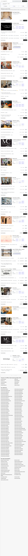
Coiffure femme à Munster (18, 431)
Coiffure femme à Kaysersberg (5, 422)
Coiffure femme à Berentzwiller (18, 393)
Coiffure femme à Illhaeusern (5, 419)
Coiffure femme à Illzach (17, 419)
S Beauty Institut (15, 42)
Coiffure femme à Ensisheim (5, 406)
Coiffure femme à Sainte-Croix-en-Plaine (20, 441)
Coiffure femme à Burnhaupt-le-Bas (6, 400)
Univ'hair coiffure (15, 317)
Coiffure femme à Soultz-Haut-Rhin (19, 444)
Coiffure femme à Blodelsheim (18, 396)
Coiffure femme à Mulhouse (5, 431)
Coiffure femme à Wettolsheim (5, 451)
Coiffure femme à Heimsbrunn (5, 413)
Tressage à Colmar (3, 478)
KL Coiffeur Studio (16, 23)
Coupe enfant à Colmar (4, 467)
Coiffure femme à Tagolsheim (5, 447)
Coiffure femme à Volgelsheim (18, 450)
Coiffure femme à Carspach (5, 402)
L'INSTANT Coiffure (16, 120)
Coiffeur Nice (3, 383)
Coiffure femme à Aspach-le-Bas (5, 390)
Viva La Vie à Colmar (17, 478)
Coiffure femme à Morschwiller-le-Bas (19, 428)
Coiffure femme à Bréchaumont (5, 399)
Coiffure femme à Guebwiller (5, 409)
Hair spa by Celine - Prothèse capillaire (19, 216)
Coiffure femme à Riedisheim (5, 438)
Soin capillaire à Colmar (17, 474)
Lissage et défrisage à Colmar (5, 471)
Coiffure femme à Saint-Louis (5, 441)
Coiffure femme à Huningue (5, 418)
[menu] (1, 1)
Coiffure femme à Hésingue (18, 415)
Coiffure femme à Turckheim (5, 448)
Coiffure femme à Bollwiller (18, 397)
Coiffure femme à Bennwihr (4, 393)
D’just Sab (14, 177)
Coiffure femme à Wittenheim (5, 454)
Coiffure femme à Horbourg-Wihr (19, 416)
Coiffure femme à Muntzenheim (5, 432)
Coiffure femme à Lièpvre (17, 425)
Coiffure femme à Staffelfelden (18, 445)
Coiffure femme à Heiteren (18, 413)
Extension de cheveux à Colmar (5, 470)
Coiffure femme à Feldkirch (18, 406)
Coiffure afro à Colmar (4, 461)
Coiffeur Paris (16, 383)
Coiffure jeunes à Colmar (4, 464)
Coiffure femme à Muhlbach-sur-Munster (20, 429)
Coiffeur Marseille (16, 380)
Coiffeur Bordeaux (3, 379)
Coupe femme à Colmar (17, 467)
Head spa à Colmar (17, 470)
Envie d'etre (15, 287)
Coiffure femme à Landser (4, 425)
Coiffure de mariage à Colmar (18, 461)
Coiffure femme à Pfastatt (4, 435)
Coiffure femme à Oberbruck (5, 434)
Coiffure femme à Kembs (17, 422)
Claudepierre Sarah (16, 61)
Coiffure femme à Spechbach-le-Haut (6, 445)
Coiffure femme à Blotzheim (5, 397)
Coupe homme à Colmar (4, 468)
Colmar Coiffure (15, 80)
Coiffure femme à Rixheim (18, 438)
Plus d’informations (3, 20)
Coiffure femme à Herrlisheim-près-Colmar (7, 415)
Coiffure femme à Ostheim (18, 434)
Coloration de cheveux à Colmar (18, 464)
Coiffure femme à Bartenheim (18, 390)
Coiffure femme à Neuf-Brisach (18, 432)
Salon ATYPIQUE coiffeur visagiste (18, 249)
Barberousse (15, 158)
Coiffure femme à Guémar (18, 409)
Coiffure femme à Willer (17, 451)
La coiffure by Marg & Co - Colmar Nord (19, 139)
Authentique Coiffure (16, 197)
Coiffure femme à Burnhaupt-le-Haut (19, 400)
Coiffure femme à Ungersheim (18, 448)
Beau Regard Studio (16, 12)
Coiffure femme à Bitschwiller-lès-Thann (6, 396)
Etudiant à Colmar (16, 468)
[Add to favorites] (10, 12)
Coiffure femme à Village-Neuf (5, 450)
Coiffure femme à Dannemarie (5, 403)
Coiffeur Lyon (3, 380)
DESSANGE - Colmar (16, 355)
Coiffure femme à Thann (17, 447)
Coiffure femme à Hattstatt (4, 412)
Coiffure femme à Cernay (17, 402)
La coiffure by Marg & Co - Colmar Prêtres (20, 336)
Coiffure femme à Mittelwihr (5, 428)
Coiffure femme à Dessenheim (18, 403)
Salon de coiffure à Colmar (4, 479)
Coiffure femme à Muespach (5, 429)
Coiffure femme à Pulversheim (18, 435)
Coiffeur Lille (16, 379)
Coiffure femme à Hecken (18, 412)
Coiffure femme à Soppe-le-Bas (5, 444)
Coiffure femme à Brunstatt (18, 399)
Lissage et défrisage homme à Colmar (19, 471)
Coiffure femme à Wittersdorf (18, 454)
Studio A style (15, 101)
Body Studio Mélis (16, 306)
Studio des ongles (16, 235)
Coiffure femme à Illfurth (17, 418)
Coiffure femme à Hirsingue (5, 416)
